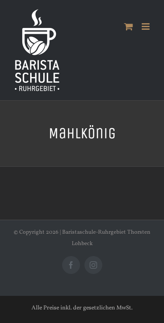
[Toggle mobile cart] (128, 26)
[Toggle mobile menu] (146, 26)
